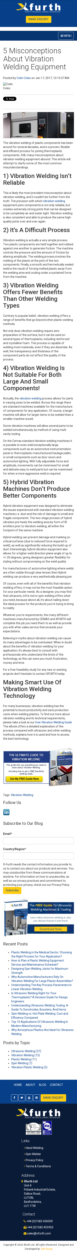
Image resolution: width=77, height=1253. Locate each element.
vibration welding (54, 201)
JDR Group (46, 1248)
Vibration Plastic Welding (29, 1067)
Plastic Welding (24, 1059)
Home (18, 1084)
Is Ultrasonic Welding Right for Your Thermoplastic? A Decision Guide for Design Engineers (39, 997)
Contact (56, 1084)
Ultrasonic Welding (26, 1051)
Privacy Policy (34, 1160)
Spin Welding (21, 1063)
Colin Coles (24, 78)
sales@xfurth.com (38, 1233)
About (30, 1084)
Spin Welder (33, 1154)
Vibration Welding (22, 795)
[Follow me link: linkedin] (6, 814)
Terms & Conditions (38, 1166)
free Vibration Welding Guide (53, 722)
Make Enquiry (39, 19)
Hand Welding (34, 1148)
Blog (42, 1084)
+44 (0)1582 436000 (39, 1221)
